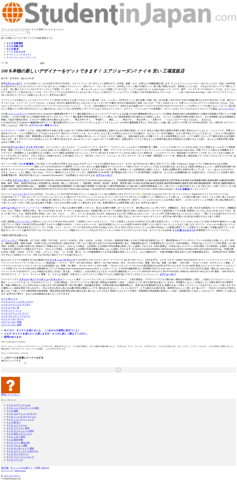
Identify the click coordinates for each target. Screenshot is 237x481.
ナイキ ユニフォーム (17, 425)
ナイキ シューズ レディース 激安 (23, 408)
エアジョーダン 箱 (10, 307)
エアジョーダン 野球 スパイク (44, 125)
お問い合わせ (42, 467)
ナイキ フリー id (14, 460)
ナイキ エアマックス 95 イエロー (17, 302)
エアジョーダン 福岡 (11, 325)
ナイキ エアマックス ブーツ (15, 313)
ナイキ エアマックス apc (18, 405)
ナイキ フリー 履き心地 (18, 442)
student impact (20, 471)
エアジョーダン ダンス (12, 319)
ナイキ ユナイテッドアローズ (15, 316)
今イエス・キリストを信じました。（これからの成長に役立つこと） (42, 330)
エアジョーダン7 (13, 83)
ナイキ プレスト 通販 (17, 445)
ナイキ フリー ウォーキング (20, 457)
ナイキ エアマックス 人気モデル (22, 451)
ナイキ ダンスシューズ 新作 (20, 431)
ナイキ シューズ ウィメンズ (20, 419)
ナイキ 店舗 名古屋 (16, 52)
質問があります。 (14, 337)
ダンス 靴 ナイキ (9, 299)
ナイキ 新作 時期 (15, 440)
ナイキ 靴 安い (14, 422)
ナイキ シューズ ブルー (30, 208)
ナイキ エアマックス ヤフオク (16, 304)
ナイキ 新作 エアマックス (19, 434)
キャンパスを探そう (21, 467)
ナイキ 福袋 (12, 411)
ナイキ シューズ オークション (21, 416)
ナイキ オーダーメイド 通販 (20, 448)
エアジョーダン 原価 (11, 322)
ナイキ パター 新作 (16, 437)
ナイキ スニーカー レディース (21, 57)
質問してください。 (11, 394)
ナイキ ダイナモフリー (18, 454)
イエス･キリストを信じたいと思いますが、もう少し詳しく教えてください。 (46, 333)
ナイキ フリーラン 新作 (18, 428)
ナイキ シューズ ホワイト (19, 54)
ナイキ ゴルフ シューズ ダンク (22, 414)
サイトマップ (7, 471)
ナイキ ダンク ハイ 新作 (13, 130)
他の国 (5, 467)
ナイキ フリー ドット (11, 310)
